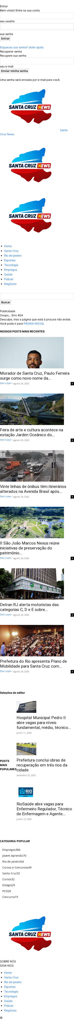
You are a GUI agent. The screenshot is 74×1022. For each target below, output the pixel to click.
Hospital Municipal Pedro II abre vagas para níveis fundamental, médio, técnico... (44, 722)
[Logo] (29, 188)
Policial (8, 279)
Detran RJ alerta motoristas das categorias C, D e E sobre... (29, 607)
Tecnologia (11, 265)
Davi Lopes (5, 383)
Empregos (10, 269)
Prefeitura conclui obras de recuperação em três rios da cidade (42, 765)
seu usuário (7, 21)
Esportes (9, 260)
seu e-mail (6, 66)
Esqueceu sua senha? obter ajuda (21, 47)
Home (8, 246)
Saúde (8, 274)
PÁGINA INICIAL (34, 323)
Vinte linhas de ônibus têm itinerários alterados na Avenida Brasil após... (33, 489)
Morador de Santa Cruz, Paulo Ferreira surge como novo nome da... (34, 376)
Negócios (10, 283)
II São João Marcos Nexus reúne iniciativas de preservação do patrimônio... (29, 548)
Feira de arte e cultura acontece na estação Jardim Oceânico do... (31, 432)
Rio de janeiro (13, 255)
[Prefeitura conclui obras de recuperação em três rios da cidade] (45, 749)
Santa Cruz (11, 250)
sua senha (6, 34)
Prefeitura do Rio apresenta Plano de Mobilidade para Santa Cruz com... (33, 664)
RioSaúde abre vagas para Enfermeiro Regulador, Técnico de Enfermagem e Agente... (44, 809)
